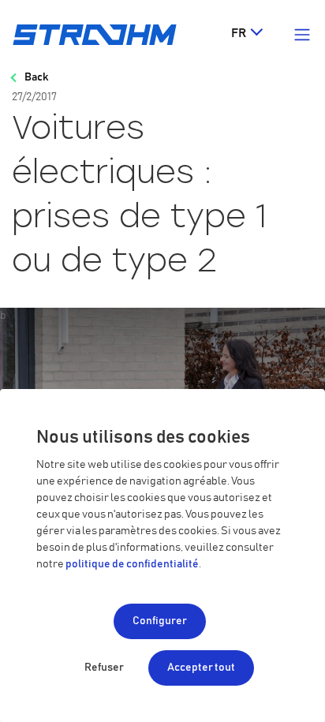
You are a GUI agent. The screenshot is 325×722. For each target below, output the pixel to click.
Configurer (160, 621)
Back (36, 77)
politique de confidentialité (132, 564)
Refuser (104, 667)
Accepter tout (201, 667)
